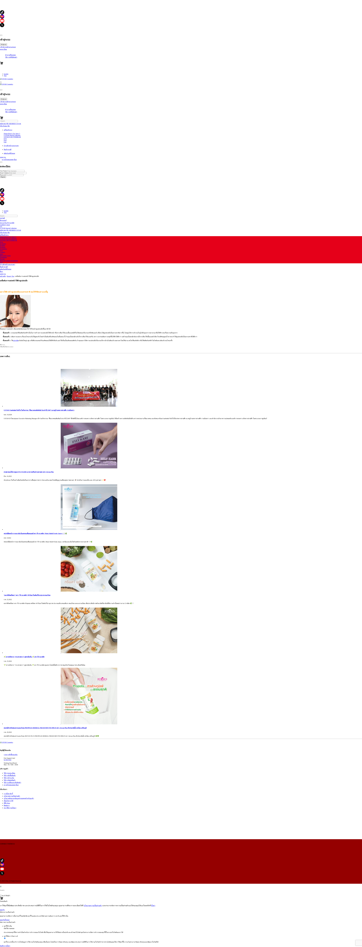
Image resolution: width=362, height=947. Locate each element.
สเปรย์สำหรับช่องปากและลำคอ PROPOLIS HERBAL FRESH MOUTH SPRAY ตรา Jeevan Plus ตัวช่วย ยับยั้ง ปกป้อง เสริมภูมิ (45, 728)
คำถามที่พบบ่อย (10, 55)
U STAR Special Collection (12, 135)
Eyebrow (2, 247)
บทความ (3, 274)
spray (1, 254)
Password (3, 175)
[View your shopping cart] (181, 63)
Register (3, 177)
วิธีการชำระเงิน (9, 778)
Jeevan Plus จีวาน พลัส (7, 223)
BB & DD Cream (5, 255)
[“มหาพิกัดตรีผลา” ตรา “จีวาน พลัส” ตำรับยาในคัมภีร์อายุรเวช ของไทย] (183, 568)
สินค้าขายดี (4, 267)
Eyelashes (3, 244)
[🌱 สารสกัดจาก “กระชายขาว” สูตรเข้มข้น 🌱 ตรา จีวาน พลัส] (183, 630)
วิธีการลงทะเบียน (9, 773)
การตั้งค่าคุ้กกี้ (8, 793)
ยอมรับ (2, 910)
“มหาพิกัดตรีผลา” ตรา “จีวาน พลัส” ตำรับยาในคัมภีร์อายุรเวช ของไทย (27, 595)
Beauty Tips (10, 276)
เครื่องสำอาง (4, 235)
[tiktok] (181, 12)
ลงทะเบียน (3, 49)
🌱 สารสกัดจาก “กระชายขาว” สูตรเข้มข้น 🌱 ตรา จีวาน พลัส (24, 657)
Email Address (4, 173)
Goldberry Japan (5, 225)
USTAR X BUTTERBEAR (12, 137)
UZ (1, 226)
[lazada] (181, 16)
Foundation (3, 257)
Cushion (2, 252)
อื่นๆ (1, 271)
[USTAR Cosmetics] (6, 79)
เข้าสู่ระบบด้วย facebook (8, 47)
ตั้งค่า (153, 906)
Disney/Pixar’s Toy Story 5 (12, 133)
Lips (5, 142)
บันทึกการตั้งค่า (5, 946)
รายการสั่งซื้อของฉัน (10, 754)
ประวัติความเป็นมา (10, 808)
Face (5, 140)
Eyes (5, 138)
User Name (3, 171)
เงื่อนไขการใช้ (8, 801)
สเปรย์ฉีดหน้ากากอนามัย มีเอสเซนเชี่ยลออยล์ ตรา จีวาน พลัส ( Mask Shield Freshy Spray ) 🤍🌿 (35, 533)
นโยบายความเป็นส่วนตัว (12, 796)
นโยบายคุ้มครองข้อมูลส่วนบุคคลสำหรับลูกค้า (19, 798)
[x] (181, 25)
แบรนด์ (2, 218)
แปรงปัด (15, 340)
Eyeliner (2, 245)
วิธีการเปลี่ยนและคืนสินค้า (12, 782)
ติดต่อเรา (7, 805)
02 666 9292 (7, 760)
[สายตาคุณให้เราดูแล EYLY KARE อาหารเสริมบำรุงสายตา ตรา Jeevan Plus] (183, 445)
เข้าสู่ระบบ (3, 44)
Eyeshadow (3, 249)
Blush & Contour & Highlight (9, 261)
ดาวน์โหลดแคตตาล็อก (9, 159)
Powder (2, 259)
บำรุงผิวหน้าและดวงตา (7, 264)
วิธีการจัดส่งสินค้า (10, 780)
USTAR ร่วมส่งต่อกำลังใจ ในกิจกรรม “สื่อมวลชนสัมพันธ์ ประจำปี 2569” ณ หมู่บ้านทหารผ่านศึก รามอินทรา (39, 410)
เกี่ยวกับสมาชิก (5, 232)
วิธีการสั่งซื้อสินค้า (11, 57)
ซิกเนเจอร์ (3, 220)
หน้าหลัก (3, 276)
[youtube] (181, 21)
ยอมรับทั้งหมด (4, 920)
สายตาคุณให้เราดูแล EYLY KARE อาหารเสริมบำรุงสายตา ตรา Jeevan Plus (29, 472)
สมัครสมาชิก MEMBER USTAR (10, 230)
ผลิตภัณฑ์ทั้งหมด (5, 269)
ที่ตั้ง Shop (7, 803)
